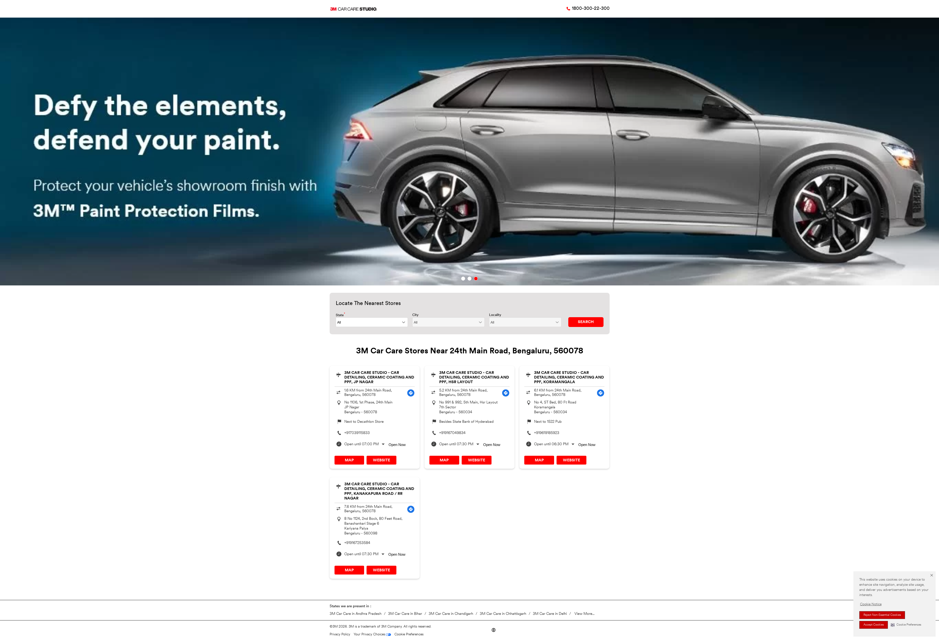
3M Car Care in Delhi (550, 614)
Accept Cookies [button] (873, 624)
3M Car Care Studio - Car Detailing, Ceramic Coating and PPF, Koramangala (569, 377)
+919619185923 (546, 433)
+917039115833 (357, 433)
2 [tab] (469, 279)
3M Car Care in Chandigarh (451, 614)
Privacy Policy (340, 634)
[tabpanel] (469, 151)
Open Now (397, 445)
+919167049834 (452, 433)
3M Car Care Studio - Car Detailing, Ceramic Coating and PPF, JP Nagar (379, 377)
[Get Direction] (411, 393)
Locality (495, 315)
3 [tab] (476, 279)
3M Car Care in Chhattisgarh (503, 614)
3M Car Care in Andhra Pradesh (355, 614)
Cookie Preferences (409, 634)
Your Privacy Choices (369, 634)
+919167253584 (357, 543)
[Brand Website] (493, 629)
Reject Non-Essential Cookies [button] (882, 615)
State (340, 315)
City (415, 315)
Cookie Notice (871, 604)
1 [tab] (463, 279)
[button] (906, 625)
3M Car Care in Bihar (405, 614)
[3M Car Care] (353, 8)
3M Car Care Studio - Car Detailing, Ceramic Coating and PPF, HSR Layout (474, 377)
